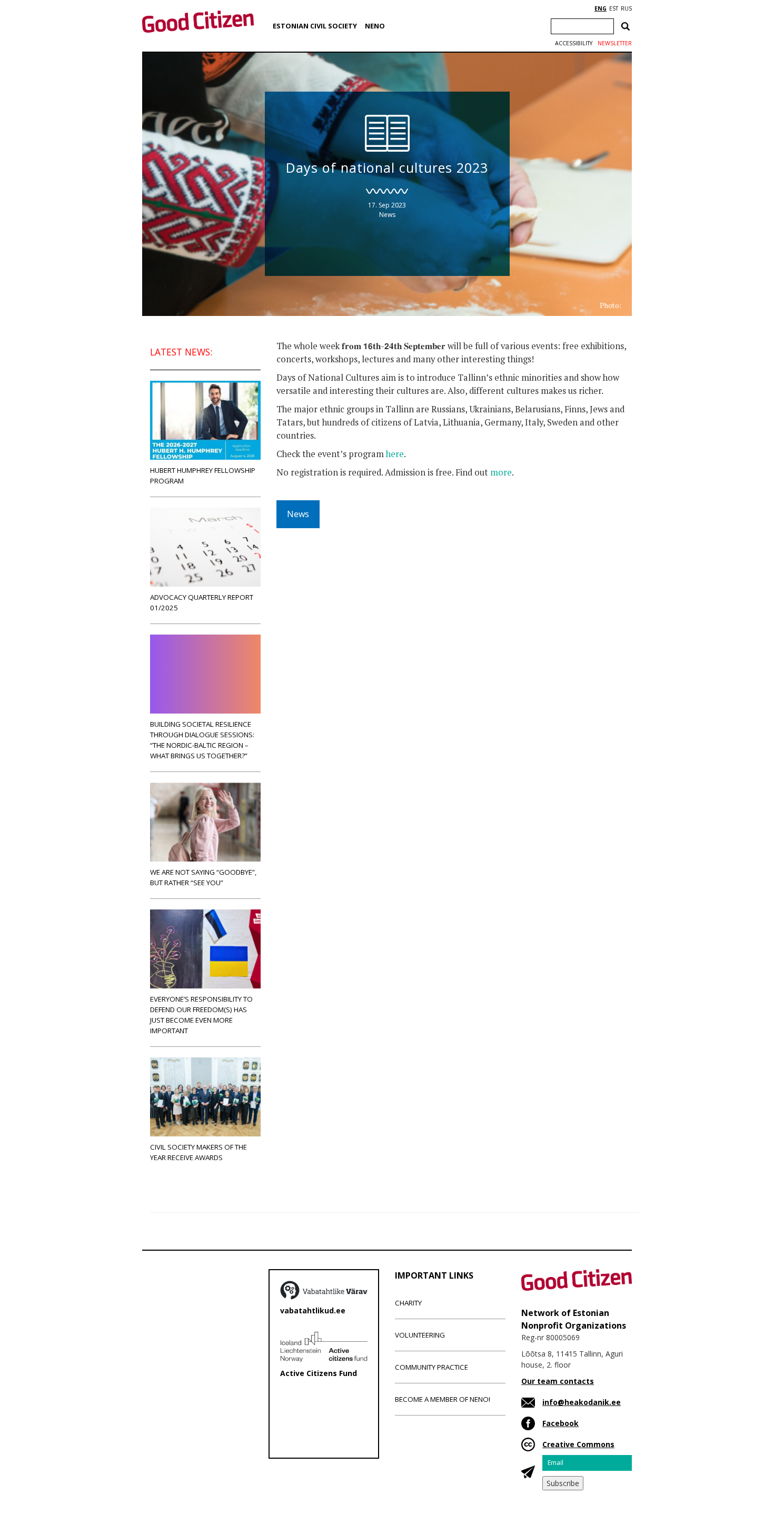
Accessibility (573, 43)
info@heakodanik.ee (581, 1402)
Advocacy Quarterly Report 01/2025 (201, 602)
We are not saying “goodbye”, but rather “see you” (203, 877)
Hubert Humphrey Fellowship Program (202, 476)
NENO (375, 26)
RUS (626, 8)
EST (613, 8)
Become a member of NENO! (442, 1399)
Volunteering (420, 1335)
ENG (600, 8)
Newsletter (615, 43)
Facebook (560, 1423)
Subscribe (563, 1483)
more (501, 472)
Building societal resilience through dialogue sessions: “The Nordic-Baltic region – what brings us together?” (202, 739)
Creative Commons (578, 1444)
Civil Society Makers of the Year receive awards (198, 1152)
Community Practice (431, 1367)
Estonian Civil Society (315, 26)
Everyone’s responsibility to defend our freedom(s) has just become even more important (201, 1014)
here (395, 454)
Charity (408, 1303)
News (387, 214)
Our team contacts (557, 1381)
